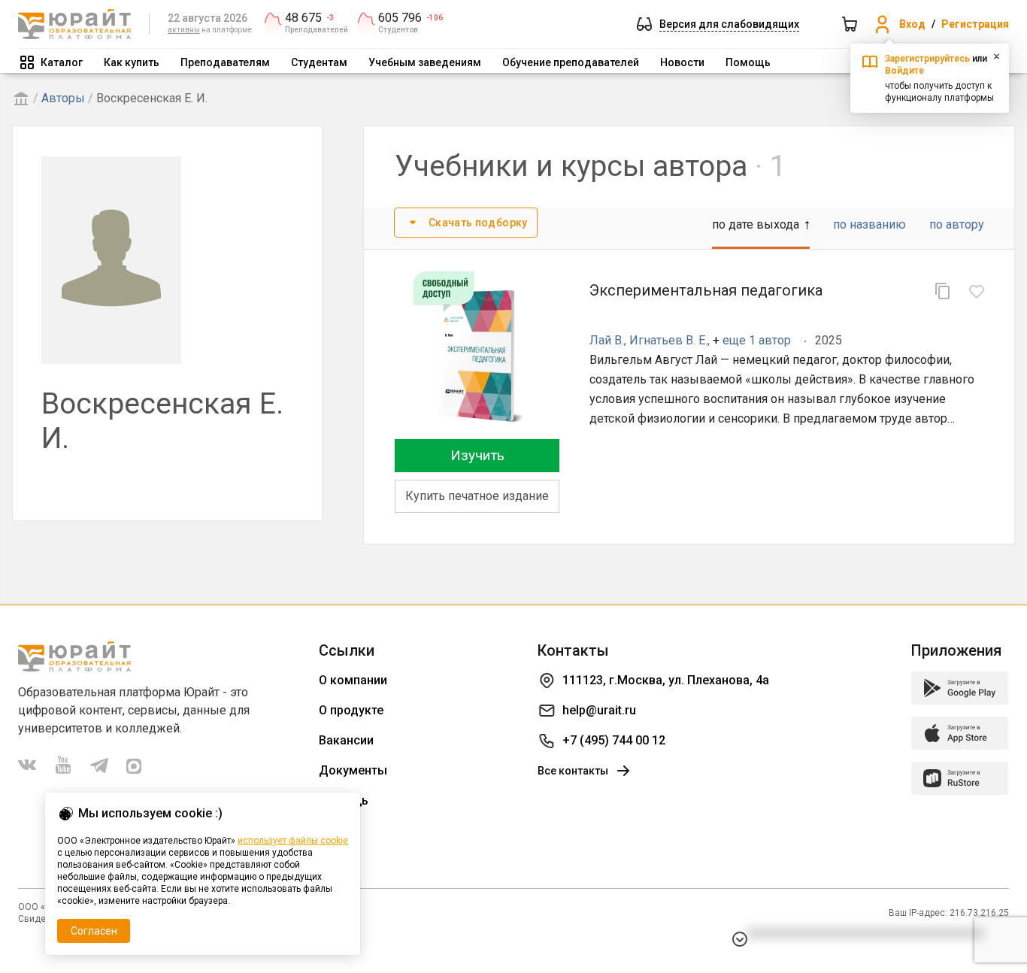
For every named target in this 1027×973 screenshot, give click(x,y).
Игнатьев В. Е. (668, 340)
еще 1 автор (757, 340)
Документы (353, 770)
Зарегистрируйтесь (927, 58)
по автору (956, 224)
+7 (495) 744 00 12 (613, 740)
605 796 (400, 18)
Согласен (94, 931)
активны (184, 30)
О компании (353, 680)
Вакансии (346, 740)
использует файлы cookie (293, 840)
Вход (912, 24)
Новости (682, 62)
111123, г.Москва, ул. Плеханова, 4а (665, 680)
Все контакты (573, 771)
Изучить (477, 455)
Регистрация (975, 24)
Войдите (904, 70)
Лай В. (606, 340)
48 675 (303, 18)
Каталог (62, 62)
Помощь (748, 62)
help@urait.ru (599, 710)
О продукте (351, 710)
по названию (869, 224)
